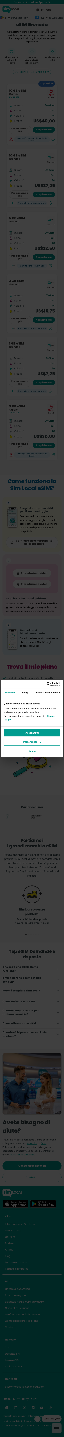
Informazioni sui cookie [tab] (47, 692)
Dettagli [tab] (25, 692)
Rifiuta (32, 751)
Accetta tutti (32, 732)
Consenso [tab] (9, 692)
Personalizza (30, 741)
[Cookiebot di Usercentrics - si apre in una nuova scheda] (46, 684)
